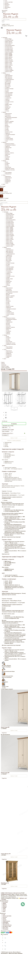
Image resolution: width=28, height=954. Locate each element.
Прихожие (7, 108)
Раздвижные (7, 181)
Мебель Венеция (9, 42)
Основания (7, 156)
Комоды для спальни (9, 168)
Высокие (7, 148)
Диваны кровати (8, 122)
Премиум (7, 159)
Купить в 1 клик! (14, 438)
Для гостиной (8, 82)
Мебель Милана (8, 41)
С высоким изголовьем (10, 134)
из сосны (7, 110)
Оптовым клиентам (7, 925)
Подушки (7, 158)
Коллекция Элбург (9, 50)
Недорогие (7, 133)
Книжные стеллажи (9, 88)
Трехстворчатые (8, 78)
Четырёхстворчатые (9, 79)
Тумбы (4, 171)
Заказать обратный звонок (15, 893)
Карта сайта (5, 927)
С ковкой (7, 135)
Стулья (6, 183)
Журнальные (8, 176)
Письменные (8, 180)
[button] (25, 433)
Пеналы (7, 91)
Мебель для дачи (9, 59)
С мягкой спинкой (9, 138)
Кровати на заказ (8, 131)
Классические (8, 167)
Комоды (4, 160)
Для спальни (8, 86)
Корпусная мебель (9, 52)
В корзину (14, 423)
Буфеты (7, 109)
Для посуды (7, 84)
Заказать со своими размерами (14, 440)
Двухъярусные (8, 118)
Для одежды (7, 83)
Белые (6, 124)
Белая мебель (8, 44)
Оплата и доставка (9, 2)
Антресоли (7, 74)
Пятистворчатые (8, 93)
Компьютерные (8, 177)
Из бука (6, 128)
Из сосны (7, 130)
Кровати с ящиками (9, 121)
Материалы (7, 4)
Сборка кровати (6, 921)
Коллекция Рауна (9, 49)
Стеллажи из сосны (9, 101)
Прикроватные (8, 173)
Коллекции (5, 37)
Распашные (7, 96)
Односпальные (8, 113)
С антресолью (8, 97)
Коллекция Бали (8, 46)
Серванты (7, 99)
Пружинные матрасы (9, 143)
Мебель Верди (8, 38)
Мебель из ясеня (9, 65)
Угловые (7, 103)
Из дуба (7, 129)
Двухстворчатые (8, 76)
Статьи (6, 8)
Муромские (7, 154)
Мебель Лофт (8, 66)
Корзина (2, 198)
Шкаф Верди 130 (5, 883)
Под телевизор (8, 172)
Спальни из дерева (9, 70)
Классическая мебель (10, 45)
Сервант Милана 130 (5, 853)
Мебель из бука (8, 62)
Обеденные (7, 179)
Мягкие (6, 155)
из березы (7, 87)
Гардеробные (8, 80)
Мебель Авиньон (8, 57)
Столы (4, 175)
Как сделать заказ (7, 926)
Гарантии (7, 6)
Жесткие (7, 150)
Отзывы (4, 919)
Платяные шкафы (9, 92)
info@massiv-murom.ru (6, 894)
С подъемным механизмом (11, 117)
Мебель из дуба (8, 63)
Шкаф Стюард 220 (5, 727)
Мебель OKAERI (8, 55)
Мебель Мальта (8, 67)
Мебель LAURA (8, 53)
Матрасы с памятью (9, 152)
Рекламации (5, 929)
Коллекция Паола (9, 48)
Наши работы (7, 7)
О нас (6, 0)
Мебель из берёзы (9, 61)
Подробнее (4, 732)
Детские (7, 120)
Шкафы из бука (8, 104)
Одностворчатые (8, 75)
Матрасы (4, 142)
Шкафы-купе (8, 107)
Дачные (6, 125)
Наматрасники (8, 147)
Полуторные (7, 114)
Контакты (6, 3)
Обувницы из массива (10, 169)
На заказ (7, 90)
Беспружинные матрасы (10, 145)
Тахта (6, 141)
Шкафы (4, 73)
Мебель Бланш (8, 58)
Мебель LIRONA (8, 54)
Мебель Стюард (8, 69)
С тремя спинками (9, 139)
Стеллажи (7, 100)
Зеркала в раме (8, 71)
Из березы (7, 126)
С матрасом (7, 137)
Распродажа (5, 922)
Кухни (4, 184)
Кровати (4, 112)
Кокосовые (7, 151)
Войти (4, 11)
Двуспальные (8, 116)
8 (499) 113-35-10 (4, 192)
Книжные (7, 105)
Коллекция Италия (9, 40)
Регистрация (4, 10)
